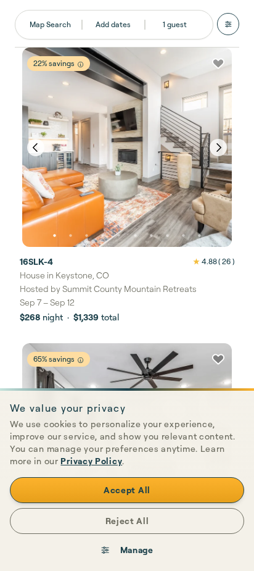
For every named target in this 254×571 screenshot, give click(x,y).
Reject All (127, 520)
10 (200, 236)
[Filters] (228, 24)
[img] (80, 64)
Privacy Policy (91, 461)
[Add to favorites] (218, 63)
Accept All (127, 490)
